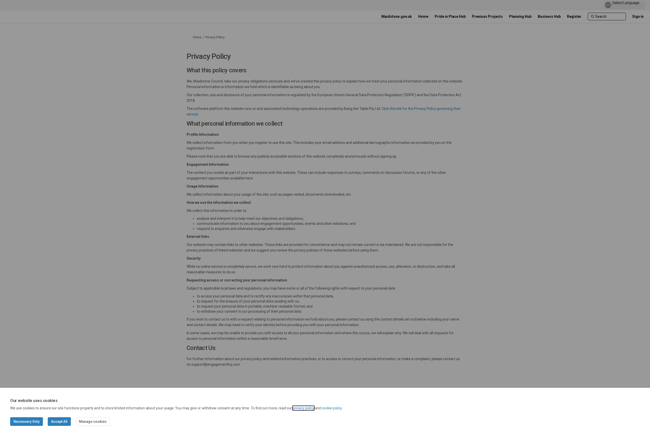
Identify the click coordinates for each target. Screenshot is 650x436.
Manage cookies (93, 422)
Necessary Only (26, 422)
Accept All (59, 422)
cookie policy (332, 408)
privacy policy (303, 408)
